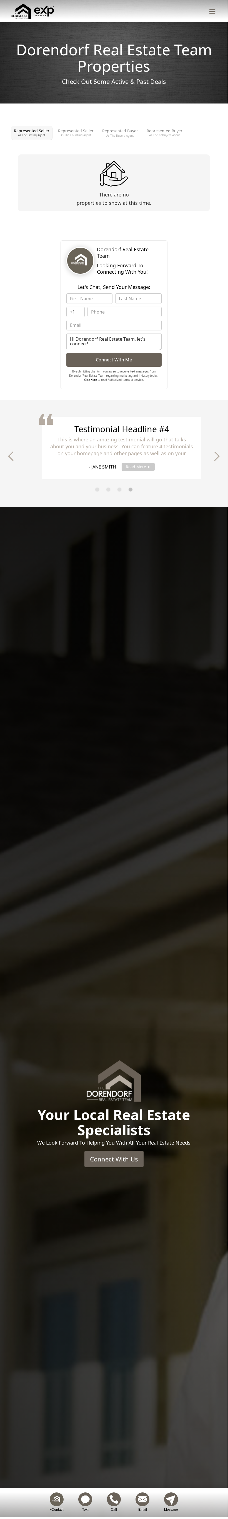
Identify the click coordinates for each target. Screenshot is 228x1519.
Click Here (90, 380)
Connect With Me (114, 360)
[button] (212, 11)
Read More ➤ (130, 466)
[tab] (31, 133)
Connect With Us (114, 1159)
